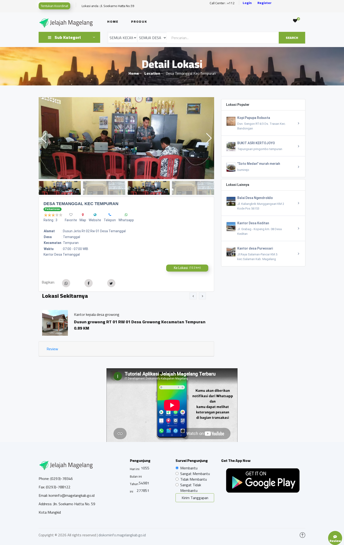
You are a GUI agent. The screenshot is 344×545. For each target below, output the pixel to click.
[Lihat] (126, 138)
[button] (208, 138)
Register (264, 2)
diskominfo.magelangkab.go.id (122, 534)
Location (152, 73)
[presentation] (193, 295)
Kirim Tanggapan (195, 497)
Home (112, 21)
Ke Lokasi (187, 268)
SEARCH (292, 38)
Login (247, 2)
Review (52, 348)
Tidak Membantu (193, 479)
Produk (139, 21)
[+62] (110, 215)
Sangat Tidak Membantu (190, 487)
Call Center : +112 (222, 3)
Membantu (189, 468)
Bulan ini (136, 476)
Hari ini (134, 469)
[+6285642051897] (126, 215)
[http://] (95, 215)
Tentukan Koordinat (54, 6)
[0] (295, 20)
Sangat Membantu (195, 473)
